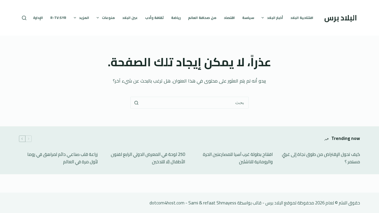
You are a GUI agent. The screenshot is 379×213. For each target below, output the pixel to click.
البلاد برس (340, 18)
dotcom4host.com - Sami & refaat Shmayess (193, 203)
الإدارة (38, 17)
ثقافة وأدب (154, 17)
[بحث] (24, 18)
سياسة (248, 17)
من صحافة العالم (202, 17)
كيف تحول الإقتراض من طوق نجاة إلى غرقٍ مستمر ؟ (321, 158)
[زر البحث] (136, 102)
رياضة (176, 17)
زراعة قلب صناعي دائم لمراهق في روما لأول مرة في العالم (62, 158)
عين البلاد (130, 17)
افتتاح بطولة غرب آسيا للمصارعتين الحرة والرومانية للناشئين (238, 158)
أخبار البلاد (275, 17)
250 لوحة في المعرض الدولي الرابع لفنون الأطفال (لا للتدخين (148, 158)
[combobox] (195, 103)
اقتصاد (229, 17)
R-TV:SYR (58, 17)
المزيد (84, 17)
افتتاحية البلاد (301, 17)
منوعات (108, 17)
